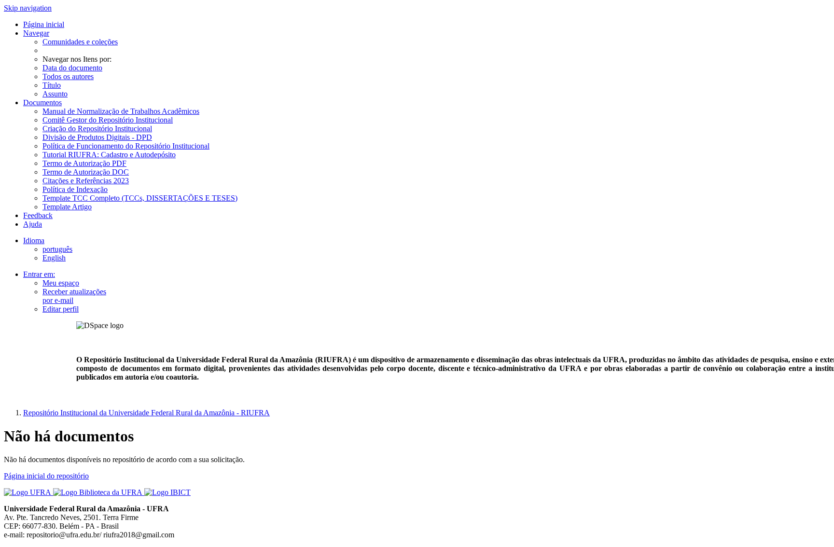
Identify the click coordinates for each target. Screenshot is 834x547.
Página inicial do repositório (46, 476)
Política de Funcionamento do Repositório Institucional (125, 146)
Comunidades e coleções (80, 42)
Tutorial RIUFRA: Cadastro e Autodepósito (109, 154)
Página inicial (43, 24)
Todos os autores (68, 76)
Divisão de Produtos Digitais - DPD (97, 137)
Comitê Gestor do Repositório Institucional (107, 120)
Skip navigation (28, 8)
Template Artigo (67, 207)
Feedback (38, 215)
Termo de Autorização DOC (85, 172)
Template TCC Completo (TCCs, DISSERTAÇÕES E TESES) (139, 198)
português (57, 249)
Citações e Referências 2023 (85, 181)
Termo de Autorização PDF (84, 163)
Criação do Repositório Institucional (97, 128)
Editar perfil (60, 309)
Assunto (55, 94)
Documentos (42, 102)
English (54, 258)
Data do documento (72, 68)
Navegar (36, 33)
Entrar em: (39, 274)
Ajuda (32, 224)
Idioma (33, 240)
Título (51, 85)
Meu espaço (60, 283)
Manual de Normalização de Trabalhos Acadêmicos (120, 111)
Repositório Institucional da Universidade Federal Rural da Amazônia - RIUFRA (146, 413)
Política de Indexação (75, 189)
